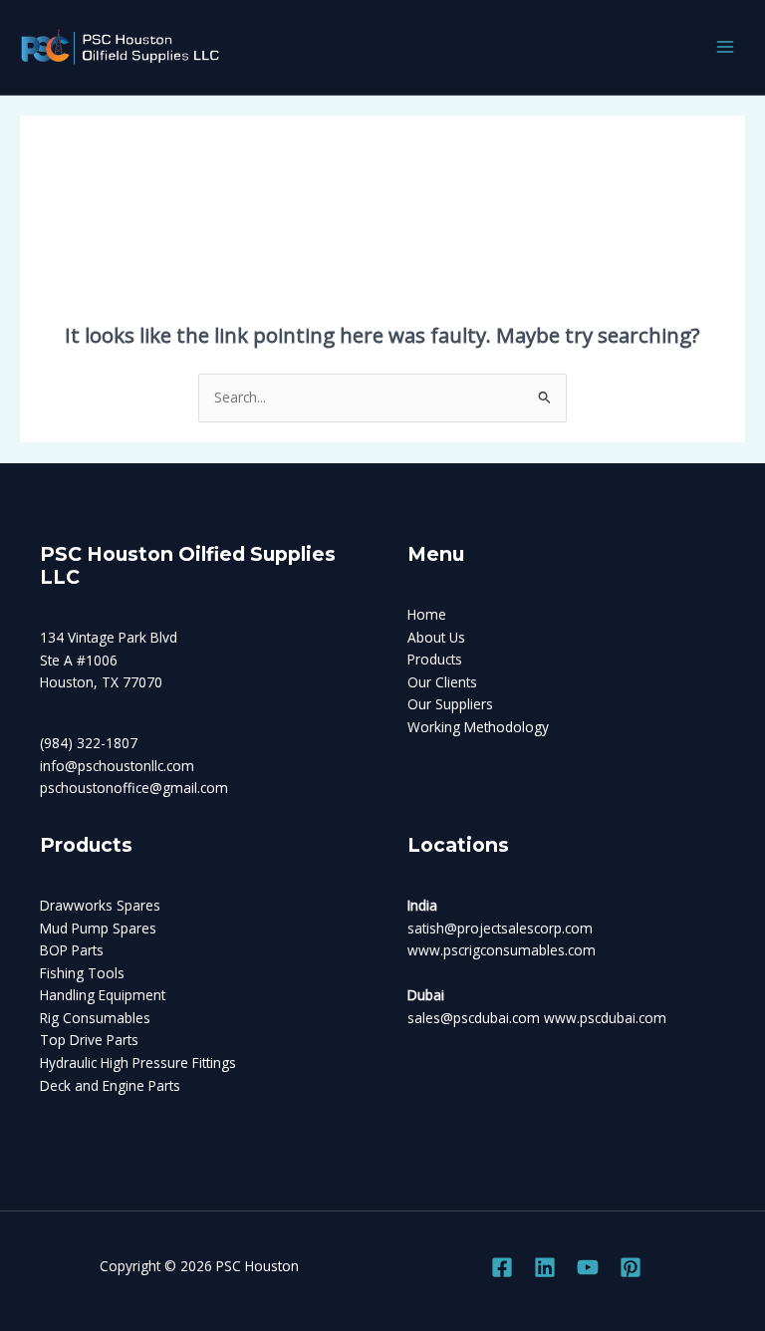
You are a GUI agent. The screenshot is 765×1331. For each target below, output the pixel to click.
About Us (436, 637)
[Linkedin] (545, 1267)
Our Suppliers (450, 703)
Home (426, 614)
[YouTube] (588, 1267)
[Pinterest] (630, 1267)
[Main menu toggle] (725, 47)
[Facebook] (502, 1267)
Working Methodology (478, 726)
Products (434, 659)
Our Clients (442, 681)
